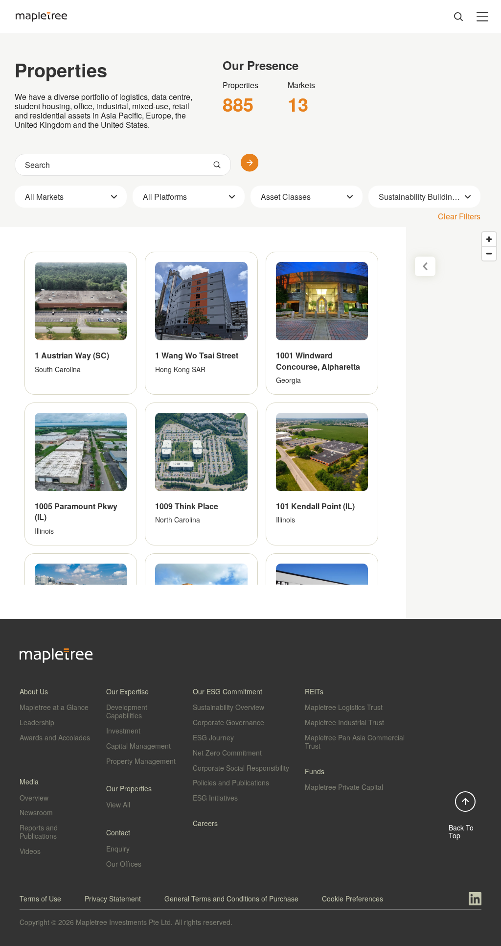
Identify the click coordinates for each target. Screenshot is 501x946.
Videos (30, 851)
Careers (205, 823)
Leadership (37, 722)
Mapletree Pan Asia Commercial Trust (355, 742)
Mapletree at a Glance (54, 707)
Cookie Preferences (352, 898)
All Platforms (165, 196)
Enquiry (118, 848)
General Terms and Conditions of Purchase (231, 898)
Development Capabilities (126, 711)
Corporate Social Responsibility (241, 768)
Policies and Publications (231, 782)
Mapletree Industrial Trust (344, 722)
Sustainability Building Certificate (429, 196)
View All (118, 804)
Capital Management (138, 746)
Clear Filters (459, 216)
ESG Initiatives (215, 798)
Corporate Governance (228, 722)
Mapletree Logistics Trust (344, 707)
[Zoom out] (489, 253)
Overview (34, 798)
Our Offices (123, 864)
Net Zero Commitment (227, 752)
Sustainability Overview (228, 707)
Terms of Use (40, 898)
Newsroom (36, 812)
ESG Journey (213, 737)
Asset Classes (286, 196)
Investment (123, 730)
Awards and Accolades (55, 737)
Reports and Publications (39, 832)
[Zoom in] (489, 239)
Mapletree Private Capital (344, 787)
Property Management (141, 761)
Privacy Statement (113, 898)
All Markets (44, 196)
